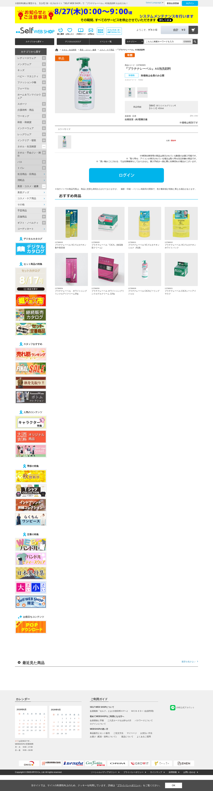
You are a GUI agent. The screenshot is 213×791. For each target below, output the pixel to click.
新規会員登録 (173, 3)
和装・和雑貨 (24, 122)
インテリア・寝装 (26, 140)
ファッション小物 (26, 82)
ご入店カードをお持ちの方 (119, 720)
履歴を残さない (189, 661)
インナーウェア (25, 128)
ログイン (190, 3)
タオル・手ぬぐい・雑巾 (29, 154)
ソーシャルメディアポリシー (104, 772)
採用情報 (173, 772)
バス (19, 162)
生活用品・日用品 (26, 174)
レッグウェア (24, 134)
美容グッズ (23, 192)
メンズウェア (24, 64)
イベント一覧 (106, 41)
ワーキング (23, 116)
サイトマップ (156, 772)
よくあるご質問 (144, 736)
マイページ (132, 733)
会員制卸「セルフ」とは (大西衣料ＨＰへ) (109, 711)
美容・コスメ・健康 (27, 186)
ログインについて (98, 724)
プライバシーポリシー (133, 772)
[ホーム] (56, 49)
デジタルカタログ (73, 41)
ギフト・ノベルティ (27, 222)
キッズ (20, 70)
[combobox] (134, 41)
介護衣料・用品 (25, 110)
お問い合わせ (189, 772)
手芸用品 (22, 210)
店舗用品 (22, 216)
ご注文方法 (118, 733)
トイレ (20, 168)
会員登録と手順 (97, 720)
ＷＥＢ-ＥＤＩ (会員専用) (142, 711)
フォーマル (23, 88)
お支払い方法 (146, 733)
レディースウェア (26, 58)
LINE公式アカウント (185, 707)
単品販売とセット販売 (100, 733)
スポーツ (22, 104)
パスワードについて (144, 720)
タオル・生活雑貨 (26, 146)
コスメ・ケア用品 (26, 198)
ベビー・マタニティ (27, 76)
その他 (20, 204)
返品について (127, 736)
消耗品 (20, 180)
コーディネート (25, 228)
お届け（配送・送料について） (104, 736)
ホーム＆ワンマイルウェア (29, 96)
